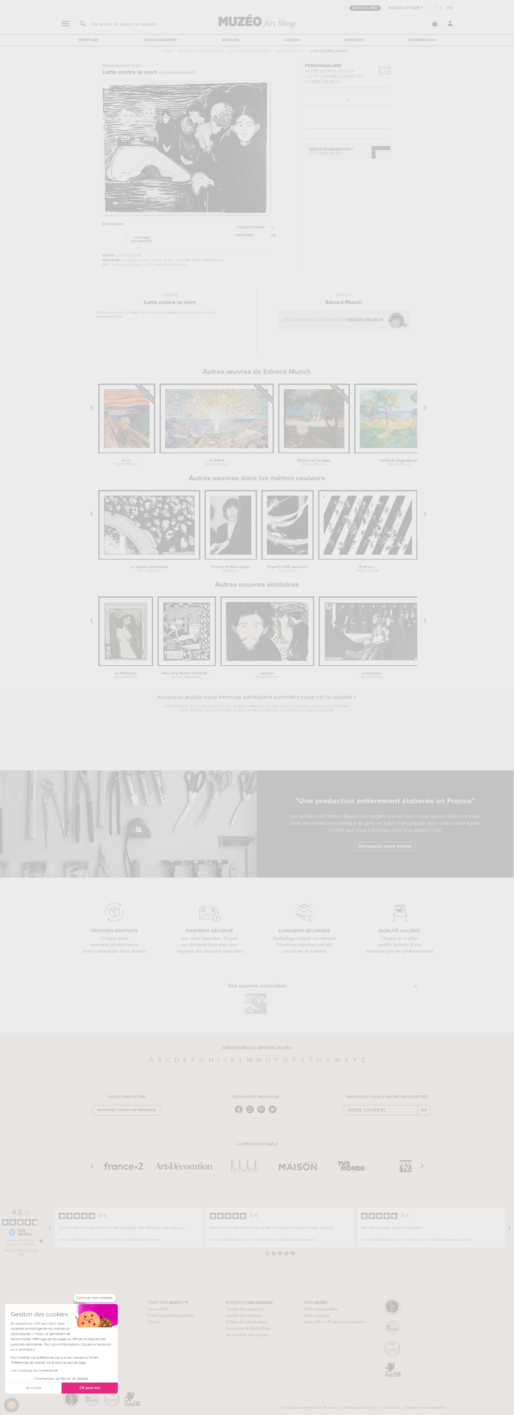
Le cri (127, 462)
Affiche (231, 40)
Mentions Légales (362, 1407)
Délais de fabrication (246, 1322)
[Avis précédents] (50, 1227)
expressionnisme (109, 316)
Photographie (160, 40)
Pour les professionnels (171, 1315)
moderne (172, 312)
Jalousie (267, 675)
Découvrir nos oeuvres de (332, 320)
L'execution (371, 675)
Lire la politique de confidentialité (34, 1370)
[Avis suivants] (509, 1227)
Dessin (291, 40)
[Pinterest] (262, 1113)
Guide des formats (244, 1315)
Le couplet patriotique (149, 569)
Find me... (368, 569)
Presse (154, 1322)
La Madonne (126, 675)
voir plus (177, 1228)
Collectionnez (250, 227)
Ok (424, 1110)
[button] (11, 1405)
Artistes (354, 40)
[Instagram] (251, 1113)
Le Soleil (217, 462)
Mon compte (317, 1315)
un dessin (132, 312)
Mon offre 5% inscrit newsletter (335, 1322)
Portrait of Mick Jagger (231, 569)
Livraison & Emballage (248, 1328)
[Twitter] (273, 1113)
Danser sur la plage (314, 462)
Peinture (89, 40)
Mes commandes (321, 1309)
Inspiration (422, 40)
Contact (392, 1407)
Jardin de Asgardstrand (399, 462)
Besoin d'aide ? (406, 8)
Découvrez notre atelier (385, 846)
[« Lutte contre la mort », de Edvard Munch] (256, 1004)
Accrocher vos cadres (247, 1334)
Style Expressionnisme (249, 51)
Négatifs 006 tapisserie (287, 569)
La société (158, 1309)
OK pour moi (90, 1388)
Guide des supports (245, 1309)
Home (167, 51)
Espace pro (365, 8)
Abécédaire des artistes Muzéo (257, 1048)
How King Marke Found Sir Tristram (186, 675)
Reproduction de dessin (200, 51)
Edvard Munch (289, 51)
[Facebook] (240, 1113)
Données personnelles (426, 1407)
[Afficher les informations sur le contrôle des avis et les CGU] (41, 1241)
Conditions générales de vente (310, 1407)
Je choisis (33, 1388)
